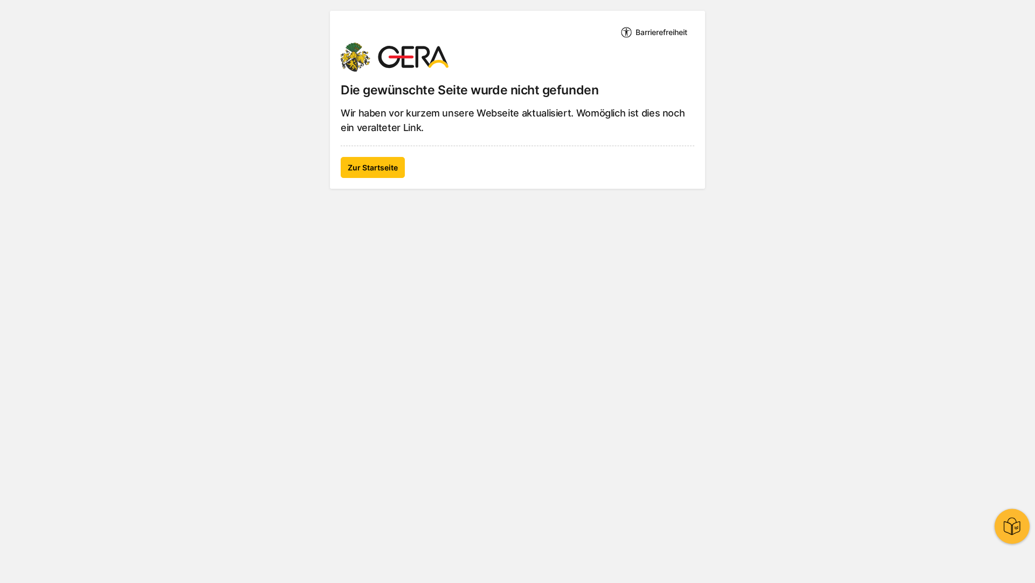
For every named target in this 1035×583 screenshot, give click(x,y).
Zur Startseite (373, 167)
